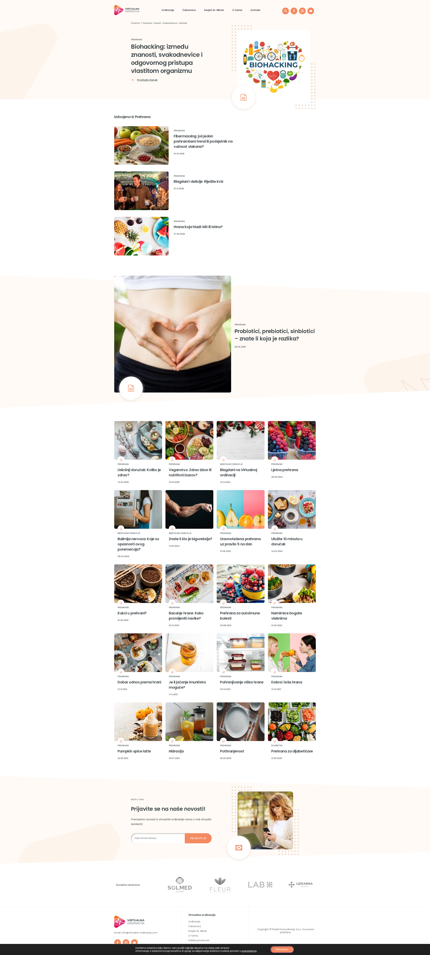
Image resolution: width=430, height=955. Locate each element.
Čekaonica (189, 10)
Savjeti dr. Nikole (214, 10)
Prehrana (147, 23)
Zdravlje (183, 23)
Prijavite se (198, 838)
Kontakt (255, 10)
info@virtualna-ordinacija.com (140, 932)
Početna (135, 23)
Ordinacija (167, 10)
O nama (237, 10)
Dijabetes (277, 745)
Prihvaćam (282, 949)
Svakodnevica (170, 23)
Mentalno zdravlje (231, 464)
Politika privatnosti (198, 940)
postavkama (249, 950)
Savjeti (157, 23)
